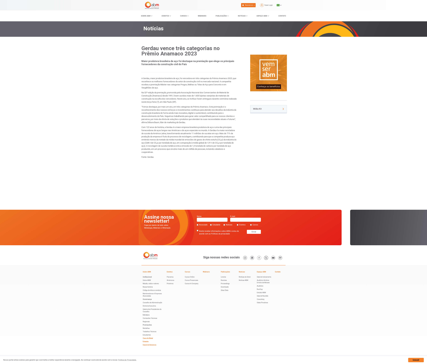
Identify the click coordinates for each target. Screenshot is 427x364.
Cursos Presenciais (191, 280)
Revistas (224, 280)
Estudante (216, 225)
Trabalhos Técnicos (149, 331)
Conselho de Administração (152, 302)
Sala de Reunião (262, 296)
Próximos (170, 283)
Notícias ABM (243, 280)
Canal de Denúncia (149, 345)
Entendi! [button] (416, 360)
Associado (203, 225)
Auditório (260, 286)
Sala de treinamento (264, 277)
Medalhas (146, 328)
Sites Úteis (224, 290)
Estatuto (146, 341)
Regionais (146, 321)
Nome (199, 216)
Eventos (165, 16)
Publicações (221, 16)
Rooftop (260, 289)
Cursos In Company (191, 283)
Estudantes (147, 335)
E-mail (232, 216)
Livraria (223, 277)
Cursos (183, 16)
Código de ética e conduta (152, 290)
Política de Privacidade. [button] (127, 360)
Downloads (225, 287)
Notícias (229, 225)
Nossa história (148, 287)
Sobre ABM (145, 16)
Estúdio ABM (261, 292)
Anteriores (170, 280)
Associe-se (249, 5)
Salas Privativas (262, 302)
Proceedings (225, 283)
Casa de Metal (148, 338)
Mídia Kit (257, 109)
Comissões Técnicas (150, 318)
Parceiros (170, 277)
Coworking (260, 299)
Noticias (242, 16)
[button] (279, 5)
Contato (282, 16)
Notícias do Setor (245, 277)
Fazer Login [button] (269, 5)
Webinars (202, 16)
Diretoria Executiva (149, 306)
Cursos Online (189, 277)
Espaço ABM (262, 16)
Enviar (254, 232)
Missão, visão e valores (151, 283)
